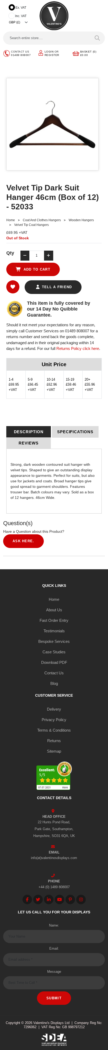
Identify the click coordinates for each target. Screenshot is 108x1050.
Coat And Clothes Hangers (42, 220)
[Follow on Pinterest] (70, 899)
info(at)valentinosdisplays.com (54, 858)
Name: (54, 925)
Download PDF (54, 662)
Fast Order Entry (54, 620)
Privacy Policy (54, 719)
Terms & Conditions (54, 730)
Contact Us (54, 673)
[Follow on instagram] (81, 899)
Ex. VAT (20, 7)
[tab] (28, 432)
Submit (54, 998)
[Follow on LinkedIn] (48, 899)
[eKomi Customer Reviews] (54, 776)
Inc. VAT (20, 16)
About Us (54, 610)
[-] (24, 256)
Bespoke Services (54, 641)
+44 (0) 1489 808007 (54, 887)
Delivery (54, 709)
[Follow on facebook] (27, 899)
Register (52, 55)
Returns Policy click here (77, 348)
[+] (48, 256)
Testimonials (54, 631)
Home (10, 220)
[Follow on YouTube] (59, 899)
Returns (54, 740)
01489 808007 (21, 55)
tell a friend (56, 287)
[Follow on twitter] (38, 899)
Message (54, 972)
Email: (54, 948)
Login (49, 51)
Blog (54, 683)
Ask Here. (23, 541)
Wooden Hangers (81, 220)
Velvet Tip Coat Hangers (31, 225)
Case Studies (54, 652)
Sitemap (54, 751)
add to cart (36, 269)
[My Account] (41, 52)
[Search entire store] (97, 38)
